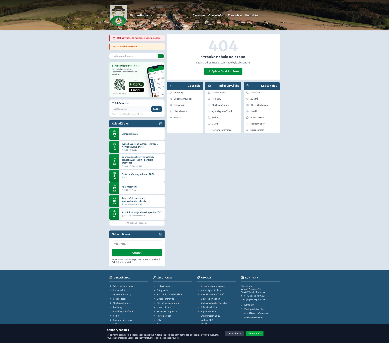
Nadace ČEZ (207, 320)
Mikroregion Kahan (210, 298)
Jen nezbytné (234, 333)
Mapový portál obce (211, 290)
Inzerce (177, 117)
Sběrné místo (257, 130)
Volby (215, 117)
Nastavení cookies (253, 317)
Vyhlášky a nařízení (222, 111)
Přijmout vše (254, 333)
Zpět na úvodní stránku (225, 71)
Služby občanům (220, 105)
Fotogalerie (179, 105)
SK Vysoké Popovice (167, 311)
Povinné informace (221, 130)
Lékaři (253, 111)
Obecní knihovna (259, 105)
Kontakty (251, 15)
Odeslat (136, 252)
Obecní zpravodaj (183, 98)
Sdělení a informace (123, 286)
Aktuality (178, 92)
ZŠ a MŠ (254, 98)
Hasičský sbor (257, 123)
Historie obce (180, 111)
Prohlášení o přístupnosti (257, 313)
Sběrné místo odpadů (168, 303)
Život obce (235, 15)
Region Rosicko (208, 311)
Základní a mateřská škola (170, 294)
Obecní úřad (216, 15)
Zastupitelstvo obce (254, 309)
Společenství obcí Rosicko (214, 303)
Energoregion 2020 (210, 315)
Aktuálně (199, 15)
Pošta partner (257, 117)
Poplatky (216, 98)
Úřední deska (218, 92)
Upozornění (119, 290)
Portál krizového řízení (212, 294)
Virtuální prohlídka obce (213, 286)
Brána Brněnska (209, 307)
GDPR (215, 123)
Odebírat (156, 109)
